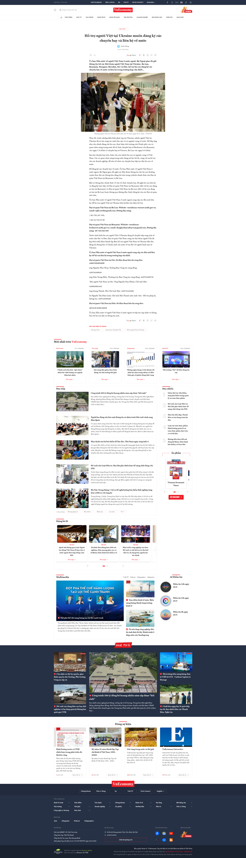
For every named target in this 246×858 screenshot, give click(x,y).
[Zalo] (176, 2)
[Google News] (190, 2)
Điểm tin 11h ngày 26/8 (181, 599)
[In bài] (90, 55)
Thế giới (169, 17)
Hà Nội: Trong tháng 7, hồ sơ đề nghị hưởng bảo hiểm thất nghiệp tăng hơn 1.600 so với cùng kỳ (121, 491)
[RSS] (171, 840)
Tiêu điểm (68, 17)
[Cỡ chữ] (94, 55)
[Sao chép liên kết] (151, 55)
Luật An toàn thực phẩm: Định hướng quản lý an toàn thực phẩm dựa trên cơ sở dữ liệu (178, 429)
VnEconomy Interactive (172, 749)
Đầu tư (79, 17)
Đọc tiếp (60, 389)
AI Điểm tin (176, 577)
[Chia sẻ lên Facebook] (139, 55)
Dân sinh (180, 17)
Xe (119, 2)
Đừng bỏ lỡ (62, 521)
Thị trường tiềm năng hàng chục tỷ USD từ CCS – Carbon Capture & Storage (175, 677)
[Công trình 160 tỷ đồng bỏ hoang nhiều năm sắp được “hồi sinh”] (123, 672)
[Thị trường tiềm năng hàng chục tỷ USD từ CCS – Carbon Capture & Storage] (176, 662)
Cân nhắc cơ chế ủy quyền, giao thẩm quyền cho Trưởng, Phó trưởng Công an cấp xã (69, 677)
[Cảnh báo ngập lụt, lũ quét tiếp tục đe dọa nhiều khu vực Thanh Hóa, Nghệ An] (176, 694)
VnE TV (126, 2)
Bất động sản (157, 17)
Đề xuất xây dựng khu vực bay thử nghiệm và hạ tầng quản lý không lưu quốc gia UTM (70, 709)
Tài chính (89, 17)
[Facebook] (167, 2)
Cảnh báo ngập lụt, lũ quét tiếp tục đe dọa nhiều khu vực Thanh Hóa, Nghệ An (175, 709)
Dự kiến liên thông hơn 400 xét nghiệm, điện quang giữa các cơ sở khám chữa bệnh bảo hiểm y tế (103, 550)
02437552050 (111, 835)
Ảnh (55, 821)
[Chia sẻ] (155, 55)
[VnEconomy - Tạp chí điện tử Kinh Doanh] (123, 784)
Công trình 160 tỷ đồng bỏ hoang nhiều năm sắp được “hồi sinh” (119, 393)
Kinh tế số (101, 17)
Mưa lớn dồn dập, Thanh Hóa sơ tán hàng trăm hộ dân (178, 417)
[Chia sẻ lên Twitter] (143, 55)
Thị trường (128, 17)
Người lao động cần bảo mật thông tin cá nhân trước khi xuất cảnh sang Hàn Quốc (122, 418)
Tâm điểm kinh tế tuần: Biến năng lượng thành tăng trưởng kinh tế (140, 603)
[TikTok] (186, 2)
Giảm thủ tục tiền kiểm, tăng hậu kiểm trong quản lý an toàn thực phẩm (178, 395)
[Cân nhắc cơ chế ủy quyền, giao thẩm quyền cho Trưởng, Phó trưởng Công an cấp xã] (70, 662)
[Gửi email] (147, 55)
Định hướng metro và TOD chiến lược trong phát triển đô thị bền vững (69, 752)
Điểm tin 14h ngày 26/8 (181, 585)
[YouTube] (181, 2)
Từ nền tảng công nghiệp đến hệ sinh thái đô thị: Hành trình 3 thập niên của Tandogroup (140, 632)
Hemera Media (87, 850)
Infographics (141, 577)
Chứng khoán (96, 2)
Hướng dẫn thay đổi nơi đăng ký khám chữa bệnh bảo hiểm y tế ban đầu (178, 441)
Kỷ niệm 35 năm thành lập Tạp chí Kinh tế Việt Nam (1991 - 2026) (105, 752)
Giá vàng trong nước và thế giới (140, 749)
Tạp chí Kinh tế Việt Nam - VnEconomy (178, 851)
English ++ (151, 2)
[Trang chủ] (61, 17)
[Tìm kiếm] (60, 9)
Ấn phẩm (176, 453)
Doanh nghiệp (142, 17)
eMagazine (150, 577)
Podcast (133, 577)
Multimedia (62, 577)
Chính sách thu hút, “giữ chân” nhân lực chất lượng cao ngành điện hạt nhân (70, 372)
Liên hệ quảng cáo (125, 840)
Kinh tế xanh (114, 17)
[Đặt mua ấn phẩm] (186, 9)
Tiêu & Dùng (110, 2)
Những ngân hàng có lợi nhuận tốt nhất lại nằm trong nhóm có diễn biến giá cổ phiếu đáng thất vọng (140, 372)
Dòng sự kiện (123, 724)
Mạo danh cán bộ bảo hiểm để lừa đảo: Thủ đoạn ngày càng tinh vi (120, 442)
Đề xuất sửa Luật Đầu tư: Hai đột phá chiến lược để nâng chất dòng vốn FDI (122, 467)
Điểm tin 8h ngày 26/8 (180, 613)
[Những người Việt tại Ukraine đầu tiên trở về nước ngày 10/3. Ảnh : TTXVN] (123, 74)
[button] (123, 565)
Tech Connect (137, 2)
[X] (172, 2)
